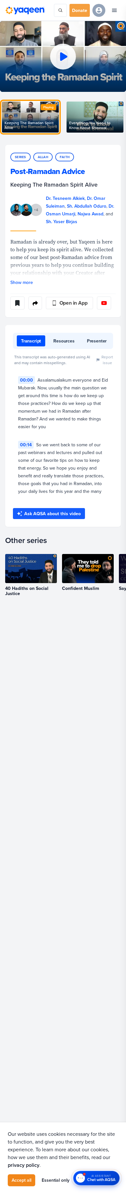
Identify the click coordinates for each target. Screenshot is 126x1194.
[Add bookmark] (17, 303)
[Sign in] (98, 10)
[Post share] (35, 303)
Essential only (55, 1180)
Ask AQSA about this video (52, 513)
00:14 (26, 444)
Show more (21, 282)
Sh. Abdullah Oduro (86, 206)
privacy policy (23, 1165)
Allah (43, 157)
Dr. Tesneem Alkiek (65, 198)
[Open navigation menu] (114, 10)
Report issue (107, 359)
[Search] (60, 10)
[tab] (31, 340)
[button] (63, 56)
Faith (64, 157)
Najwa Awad (90, 214)
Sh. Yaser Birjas (61, 221)
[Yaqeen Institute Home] (25, 10)
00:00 (26, 380)
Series (20, 157)
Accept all (21, 1180)
